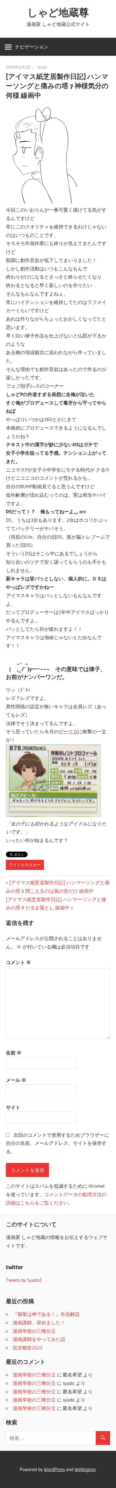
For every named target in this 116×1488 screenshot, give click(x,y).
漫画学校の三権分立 (34, 1331)
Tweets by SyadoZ (24, 1280)
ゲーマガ (68, 731)
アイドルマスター (25, 864)
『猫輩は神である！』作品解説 (46, 1314)
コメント (18, 962)
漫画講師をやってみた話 (39, 1339)
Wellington (85, 1469)
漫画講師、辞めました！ (39, 1322)
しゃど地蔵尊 (58, 12)
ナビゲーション (31, 47)
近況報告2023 (27, 1348)
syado (42, 67)
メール (16, 1080)
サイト (13, 1107)
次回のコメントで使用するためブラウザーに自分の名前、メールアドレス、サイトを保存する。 (57, 1143)
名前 (13, 1053)
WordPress (54, 1469)
